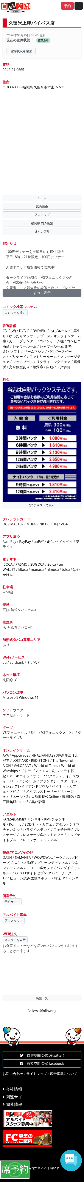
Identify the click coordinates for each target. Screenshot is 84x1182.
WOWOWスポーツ (48, 857)
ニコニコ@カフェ (39, 867)
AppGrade (20, 755)
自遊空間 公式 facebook (43, 1063)
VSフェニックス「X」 (58, 732)
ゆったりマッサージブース (29, 336)
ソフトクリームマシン (27, 351)
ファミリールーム (43, 356)
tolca (66, 569)
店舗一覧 (42, 998)
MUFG (31, 524)
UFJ (55, 524)
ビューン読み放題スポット (30, 878)
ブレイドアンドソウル (31, 786)
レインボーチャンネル (40, 839)
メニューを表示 (15, 940)
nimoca (53, 569)
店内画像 (42, 206)
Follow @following (42, 1010)
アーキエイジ (19, 776)
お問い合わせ (13, 1073)
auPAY (39, 541)
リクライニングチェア (53, 361)
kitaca (23, 569)
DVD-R (24, 330)
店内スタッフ (14, 921)
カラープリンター (23, 341)
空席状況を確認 (21, 51)
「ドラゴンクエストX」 (39, 770)
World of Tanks (46, 765)
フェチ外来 (62, 829)
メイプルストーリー (41, 791)
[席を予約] (15, 1169)
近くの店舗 (42, 231)
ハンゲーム (28, 781)
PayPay (25, 541)
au (5, 662)
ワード (24, 715)
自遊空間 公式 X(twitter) (43, 1055)
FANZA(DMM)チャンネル (22, 819)
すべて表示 (42, 292)
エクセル (9, 715)
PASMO (21, 564)
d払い (51, 541)
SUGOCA (37, 564)
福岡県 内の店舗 (42, 223)
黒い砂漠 (38, 801)
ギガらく (34, 662)
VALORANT (22, 765)
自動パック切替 (58, 367)
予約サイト (12, 902)
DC (5, 524)
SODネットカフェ (38, 824)
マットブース (22, 361)
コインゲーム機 (52, 341)
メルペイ (66, 541)
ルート (42, 198)
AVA (6, 755)
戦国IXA (68, 796)
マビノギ (16, 791)
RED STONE (40, 760)
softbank (17, 662)
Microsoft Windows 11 (21, 697)
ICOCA (7, 564)
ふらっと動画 (24, 862)
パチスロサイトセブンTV (31, 873)
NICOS (44, 524)
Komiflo (15, 824)
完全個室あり (19, 367)
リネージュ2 (18, 796)
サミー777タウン (46, 776)
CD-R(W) (9, 330)
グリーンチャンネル (52, 862)
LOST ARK (20, 760)
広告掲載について (64, 1073)
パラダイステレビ (36, 829)
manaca (37, 569)
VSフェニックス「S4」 (20, 732)
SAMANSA (23, 857)
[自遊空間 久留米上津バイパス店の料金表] (42, 441)
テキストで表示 (44, 505)
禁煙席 (38, 367)
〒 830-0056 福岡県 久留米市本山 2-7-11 (34, 87)
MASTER (16, 524)
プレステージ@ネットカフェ (41, 834)
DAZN (7, 857)
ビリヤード (17, 356)
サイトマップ (36, 1073)
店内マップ (42, 215)
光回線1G (10, 679)
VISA (64, 524)
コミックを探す (15, 313)
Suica (51, 564)
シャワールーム (24, 346)
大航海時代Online (45, 796)
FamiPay (9, 541)
